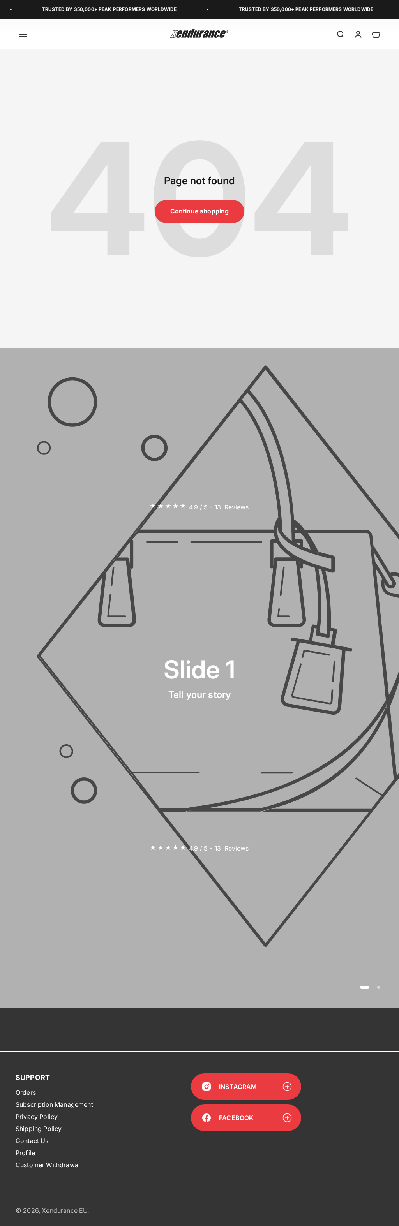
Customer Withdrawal (48, 1165)
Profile (25, 1153)
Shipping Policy (39, 1129)
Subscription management (54, 1104)
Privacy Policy (37, 1116)
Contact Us (32, 1141)
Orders (26, 1092)
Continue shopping (199, 211)
